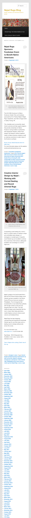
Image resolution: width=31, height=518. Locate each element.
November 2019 (8, 424)
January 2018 (7, 444)
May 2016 (6, 453)
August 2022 (7, 381)
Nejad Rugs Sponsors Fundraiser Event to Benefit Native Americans (11, 52)
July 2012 (6, 516)
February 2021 (8, 409)
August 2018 (7, 438)
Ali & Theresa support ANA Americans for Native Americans (14, 154)
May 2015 (6, 473)
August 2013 (7, 501)
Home (6, 28)
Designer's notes (13, 355)
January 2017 (7, 451)
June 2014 (7, 492)
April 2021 (7, 405)
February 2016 (8, 457)
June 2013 (7, 503)
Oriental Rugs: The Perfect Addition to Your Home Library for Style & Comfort (15, 33)
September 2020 (8, 418)
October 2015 (7, 464)
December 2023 (8, 376)
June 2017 (7, 448)
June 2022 (7, 383)
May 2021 (6, 403)
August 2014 (7, 488)
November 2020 (8, 415)
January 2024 (7, 374)
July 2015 (6, 470)
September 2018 (8, 437)
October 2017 (7, 446)
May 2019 (6, 435)
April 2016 (7, 455)
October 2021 (7, 394)
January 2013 (7, 508)
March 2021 (7, 407)
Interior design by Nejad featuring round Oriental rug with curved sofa (15, 356)
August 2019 (7, 429)
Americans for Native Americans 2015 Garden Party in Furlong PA (13, 157)
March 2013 (7, 506)
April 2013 (7, 505)
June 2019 (7, 433)
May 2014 (6, 494)
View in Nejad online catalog (11, 342)
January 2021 (7, 411)
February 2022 (8, 391)
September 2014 (8, 486)
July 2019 (6, 431)
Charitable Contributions (15, 151)
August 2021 (7, 398)
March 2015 (7, 477)
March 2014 (7, 497)
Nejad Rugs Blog (12, 10)
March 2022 (7, 389)
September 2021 (8, 396)
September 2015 (8, 466)
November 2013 (8, 499)
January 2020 (7, 420)
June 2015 (7, 472)
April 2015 (7, 475)
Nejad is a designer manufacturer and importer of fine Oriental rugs (14, 359)
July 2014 (6, 490)
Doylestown (7, 153)
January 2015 (7, 481)
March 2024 (7, 372)
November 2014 (8, 483)
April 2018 (7, 442)
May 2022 (6, 385)
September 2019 (8, 427)
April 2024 (7, 370)
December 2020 (8, 413)
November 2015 (8, 462)
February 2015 (8, 479)
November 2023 (8, 378)
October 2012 (7, 512)
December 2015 (8, 461)
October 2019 (7, 426)
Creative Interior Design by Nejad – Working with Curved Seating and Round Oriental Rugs (12, 180)
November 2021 (8, 392)
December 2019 (8, 422)
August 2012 (7, 514)
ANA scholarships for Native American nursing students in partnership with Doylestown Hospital (14, 160)
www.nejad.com (8, 331)
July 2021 (6, 400)
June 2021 (7, 402)
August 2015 (7, 468)
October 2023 (7, 380)
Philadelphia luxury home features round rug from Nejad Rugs (14, 362)
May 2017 (6, 449)
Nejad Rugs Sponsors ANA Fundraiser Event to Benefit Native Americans (13, 164)
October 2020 (7, 416)
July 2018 (6, 440)
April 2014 (7, 495)
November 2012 (8, 510)
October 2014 (7, 484)
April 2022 (7, 387)
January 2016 (7, 459)
